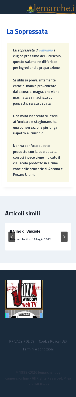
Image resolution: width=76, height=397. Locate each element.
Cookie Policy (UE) (53, 341)
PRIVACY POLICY (21, 341)
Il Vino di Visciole (25, 231)
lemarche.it (20, 239)
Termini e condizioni (38, 349)
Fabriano (46, 50)
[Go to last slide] (11, 237)
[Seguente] (64, 237)
